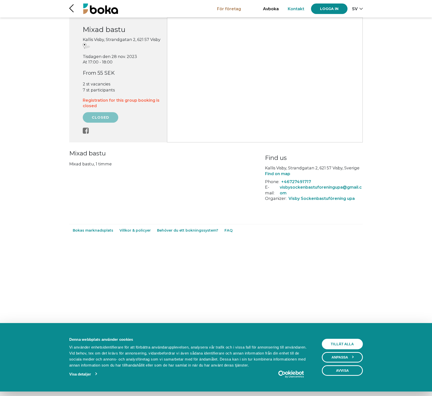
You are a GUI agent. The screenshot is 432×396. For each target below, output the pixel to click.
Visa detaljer (80, 374)
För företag (229, 8)
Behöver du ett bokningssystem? (188, 230)
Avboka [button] (271, 8)
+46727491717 (296, 181)
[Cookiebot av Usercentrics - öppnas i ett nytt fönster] (291, 374)
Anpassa (340, 357)
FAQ (228, 230)
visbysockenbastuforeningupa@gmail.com (321, 190)
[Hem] (100, 8)
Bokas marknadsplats (93, 230)
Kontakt (296, 8)
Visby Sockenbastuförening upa (321, 198)
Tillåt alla (342, 344)
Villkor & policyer (136, 230)
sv (355, 8)
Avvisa (342, 371)
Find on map (277, 173)
